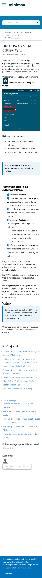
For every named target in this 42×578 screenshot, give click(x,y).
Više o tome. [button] (26, 568)
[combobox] (18, 22)
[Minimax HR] (16, 3)
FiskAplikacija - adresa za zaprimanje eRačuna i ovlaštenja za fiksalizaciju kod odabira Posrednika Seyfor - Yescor (20, 362)
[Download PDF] (15, 51)
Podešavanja (24, 32)
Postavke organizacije (13, 35)
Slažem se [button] (8, 574)
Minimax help (10, 32)
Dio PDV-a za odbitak (13, 38)
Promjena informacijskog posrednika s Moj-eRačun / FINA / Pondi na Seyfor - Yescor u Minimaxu (20, 381)
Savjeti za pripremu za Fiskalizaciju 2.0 (21, 388)
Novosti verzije (11, 400)
